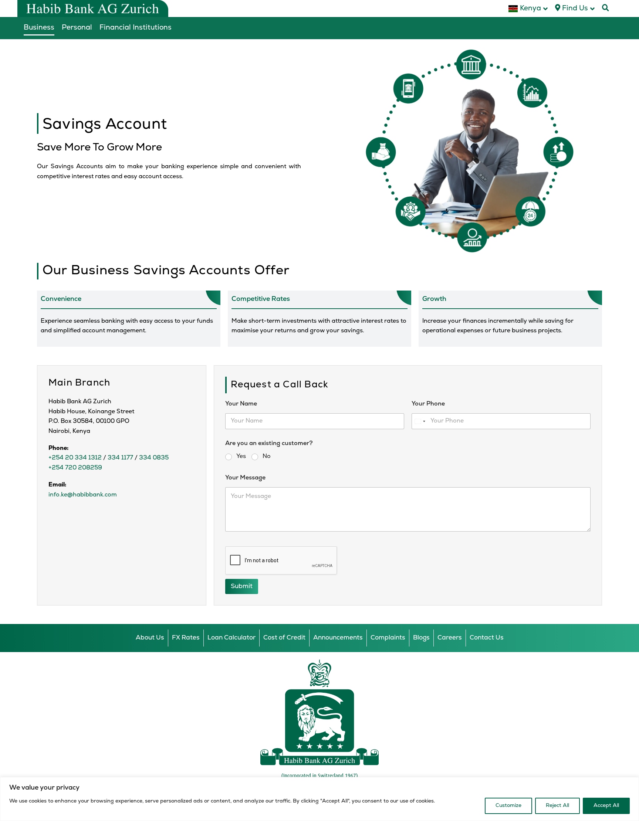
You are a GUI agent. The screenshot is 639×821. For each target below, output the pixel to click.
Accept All (606, 805)
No (267, 456)
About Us (150, 638)
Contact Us (487, 638)
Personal (77, 27)
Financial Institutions (135, 27)
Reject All (557, 805)
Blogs (421, 638)
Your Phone (428, 404)
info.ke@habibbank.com (82, 495)
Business (39, 27)
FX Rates (186, 638)
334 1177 (120, 458)
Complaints (388, 638)
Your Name (241, 404)
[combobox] (420, 421)
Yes (241, 456)
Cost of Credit (284, 638)
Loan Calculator (231, 638)
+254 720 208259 (75, 468)
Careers (449, 638)
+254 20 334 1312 (75, 458)
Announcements (338, 638)
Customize (508, 805)
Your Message (245, 478)
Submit (242, 586)
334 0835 (154, 458)
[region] (319, 799)
